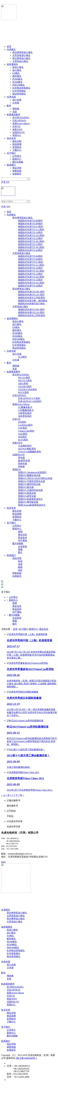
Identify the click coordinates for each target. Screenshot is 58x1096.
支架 (14, 111)
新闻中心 (16, 159)
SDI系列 (22, 422)
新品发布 (22, 537)
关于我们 (11, 153)
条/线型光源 (24, 460)
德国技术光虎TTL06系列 (30, 220)
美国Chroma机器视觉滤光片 (31, 505)
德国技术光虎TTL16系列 (30, 232)
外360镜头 (17, 82)
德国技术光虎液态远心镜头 (31, 303)
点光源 (15, 103)
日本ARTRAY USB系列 (29, 401)
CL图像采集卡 (25, 407)
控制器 (21, 466)
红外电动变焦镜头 (21, 88)
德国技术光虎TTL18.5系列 (31, 235)
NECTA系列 (24, 377)
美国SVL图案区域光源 (29, 475)
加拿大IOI (17, 129)
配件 (9, 106)
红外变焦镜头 (19, 91)
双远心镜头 (18, 67)
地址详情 (16, 168)
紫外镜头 (16, 76)
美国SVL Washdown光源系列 (32, 472)
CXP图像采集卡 (26, 410)
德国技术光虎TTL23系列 (30, 238)
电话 (20, 561)
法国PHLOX (18, 132)
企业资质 (22, 546)
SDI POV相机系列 (27, 449)
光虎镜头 (11, 49)
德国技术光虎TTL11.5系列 (31, 229)
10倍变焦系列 (25, 413)
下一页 (18, 795)
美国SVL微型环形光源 (29, 484)
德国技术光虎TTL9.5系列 (30, 226)
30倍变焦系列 (25, 416)
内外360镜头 (18, 85)
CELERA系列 (25, 386)
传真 (20, 564)
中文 (3, 182)
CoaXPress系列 (25, 425)
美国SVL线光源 (26, 487)
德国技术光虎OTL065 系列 (31, 292)
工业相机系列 (25, 446)
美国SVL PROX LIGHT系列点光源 (35, 478)
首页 (9, 46)
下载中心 (16, 150)
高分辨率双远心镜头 (22, 52)
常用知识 (16, 147)
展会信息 (22, 534)
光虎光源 (11, 97)
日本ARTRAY (19, 120)
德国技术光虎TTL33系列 (30, 244)
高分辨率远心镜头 (21, 58)
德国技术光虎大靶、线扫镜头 (32, 300)
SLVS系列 (23, 440)
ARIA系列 (23, 383)
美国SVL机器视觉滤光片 (30, 499)
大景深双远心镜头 (21, 55)
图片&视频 (17, 162)
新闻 (20, 531)
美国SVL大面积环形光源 (30, 490)
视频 (20, 549)
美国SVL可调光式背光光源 (31, 481)
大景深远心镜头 (20, 61)
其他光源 (22, 463)
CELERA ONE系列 (27, 389)
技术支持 (11, 138)
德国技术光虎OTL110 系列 (31, 294)
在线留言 (16, 174)
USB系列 (22, 428)
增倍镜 (15, 108)
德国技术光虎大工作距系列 (31, 297)
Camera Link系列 (26, 431)
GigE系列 (22, 434)
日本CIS (16, 126)
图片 (20, 552)
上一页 (6, 795)
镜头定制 (16, 141)
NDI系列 (22, 437)
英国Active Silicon (21, 123)
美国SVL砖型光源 (27, 496)
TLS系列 (22, 357)
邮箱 (20, 567)
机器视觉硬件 (13, 114)
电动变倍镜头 (19, 94)
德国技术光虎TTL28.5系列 (31, 241)
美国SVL (16, 135)
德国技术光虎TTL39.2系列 (31, 247)
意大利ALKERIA (20, 117)
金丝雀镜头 (12, 64)
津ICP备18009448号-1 (26, 1058)
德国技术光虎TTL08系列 (30, 223)
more (3, 862)
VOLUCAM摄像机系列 (29, 451)
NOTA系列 (23, 392)
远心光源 (16, 100)
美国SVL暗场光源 (27, 493)
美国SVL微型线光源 (28, 502)
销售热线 (16, 171)
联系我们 (11, 165)
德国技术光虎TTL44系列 (30, 250)
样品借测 (16, 144)
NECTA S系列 (25, 380)
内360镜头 (17, 79)
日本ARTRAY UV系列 (29, 398)
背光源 (21, 457)
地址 (20, 570)
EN (7, 182)
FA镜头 (16, 73)
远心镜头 (16, 70)
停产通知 (22, 540)
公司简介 (16, 156)
